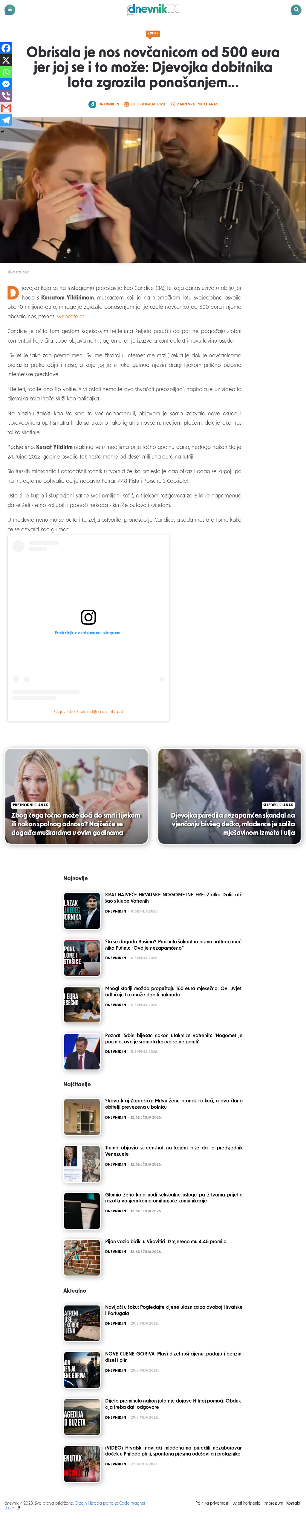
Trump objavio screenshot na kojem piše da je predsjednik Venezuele (174, 1151)
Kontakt (293, 1503)
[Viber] (6, 96)
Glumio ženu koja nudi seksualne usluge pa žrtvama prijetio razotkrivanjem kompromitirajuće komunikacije (174, 1198)
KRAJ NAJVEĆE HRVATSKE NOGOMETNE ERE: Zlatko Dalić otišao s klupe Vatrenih (174, 898)
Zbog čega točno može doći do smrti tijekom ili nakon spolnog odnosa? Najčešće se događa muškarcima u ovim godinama (75, 824)
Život (153, 33)
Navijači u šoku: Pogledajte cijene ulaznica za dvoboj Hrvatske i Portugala (174, 1310)
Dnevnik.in (108, 104)
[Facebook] (6, 48)
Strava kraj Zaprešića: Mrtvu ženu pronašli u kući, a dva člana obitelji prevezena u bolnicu (174, 1104)
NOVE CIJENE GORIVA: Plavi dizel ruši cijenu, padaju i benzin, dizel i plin (174, 1357)
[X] (6, 60)
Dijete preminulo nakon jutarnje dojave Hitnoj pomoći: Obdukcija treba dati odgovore (174, 1404)
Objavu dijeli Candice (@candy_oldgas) (88, 712)
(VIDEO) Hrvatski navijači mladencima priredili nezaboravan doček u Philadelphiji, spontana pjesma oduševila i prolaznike (174, 1451)
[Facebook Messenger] (6, 84)
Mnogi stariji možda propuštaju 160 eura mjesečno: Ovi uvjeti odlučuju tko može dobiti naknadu (174, 992)
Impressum (273, 1503)
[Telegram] (6, 120)
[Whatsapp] (6, 72)
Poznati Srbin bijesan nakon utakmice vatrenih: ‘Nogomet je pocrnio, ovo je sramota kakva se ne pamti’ (174, 1039)
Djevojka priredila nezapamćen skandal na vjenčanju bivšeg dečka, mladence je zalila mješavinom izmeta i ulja (233, 824)
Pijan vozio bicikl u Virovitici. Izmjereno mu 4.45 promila (166, 1242)
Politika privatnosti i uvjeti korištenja (228, 1503)
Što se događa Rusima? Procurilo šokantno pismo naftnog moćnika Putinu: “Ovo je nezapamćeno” (174, 945)
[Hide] (2, 131)
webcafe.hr (70, 317)
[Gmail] (6, 108)
